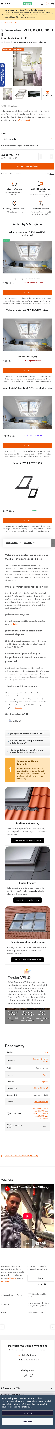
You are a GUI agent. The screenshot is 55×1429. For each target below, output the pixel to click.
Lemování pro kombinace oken (27, 959)
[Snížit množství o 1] (41, 156)
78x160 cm (43, 1118)
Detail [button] (27, 292)
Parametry (28, 542)
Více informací (24, 120)
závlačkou (15, 624)
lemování (18, 708)
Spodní (45, 1081)
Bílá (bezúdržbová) (40, 1088)
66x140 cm (42, 1111)
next (53, 1327)
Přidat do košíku (27, 166)
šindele (33, 891)
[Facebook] (25, 1375)
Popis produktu (12, 542)
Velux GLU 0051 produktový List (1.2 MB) (21, 1156)
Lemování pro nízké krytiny (27, 900)
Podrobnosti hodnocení (36, 42)
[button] (27, 296)
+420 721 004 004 (30, 1359)
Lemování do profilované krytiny (27, 840)
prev (2, 1327)
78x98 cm (37, 1113)
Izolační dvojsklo (41, 1101)
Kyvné (45, 1075)
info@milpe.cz (30, 1355)
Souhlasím (27, 1421)
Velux (52, 174)
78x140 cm (42, 1116)
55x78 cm (37, 1108)
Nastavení (27, 1412)
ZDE (30, 1406)
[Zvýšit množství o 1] (51, 156)
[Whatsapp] (31, 1375)
